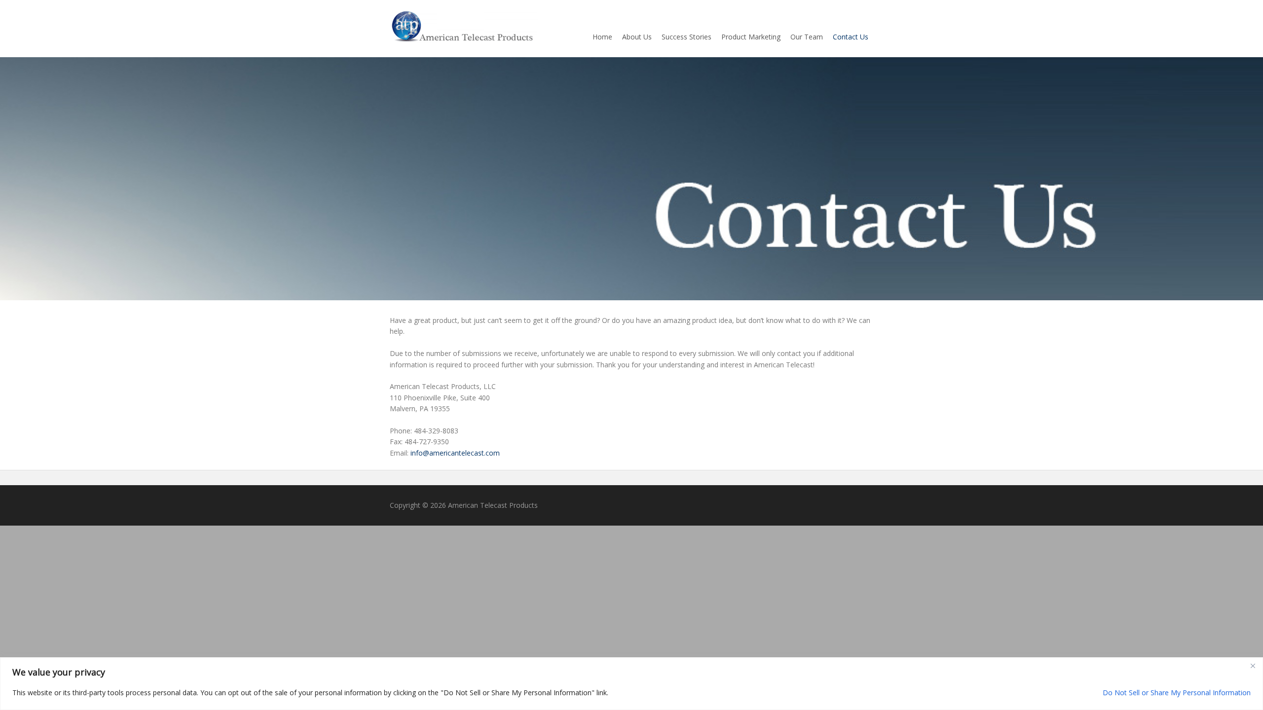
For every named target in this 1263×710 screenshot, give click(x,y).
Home (602, 36)
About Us (637, 36)
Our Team (806, 36)
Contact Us (850, 36)
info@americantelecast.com (455, 453)
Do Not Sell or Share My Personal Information (1177, 692)
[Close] (1253, 666)
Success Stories (686, 36)
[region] (631, 683)
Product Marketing (750, 36)
